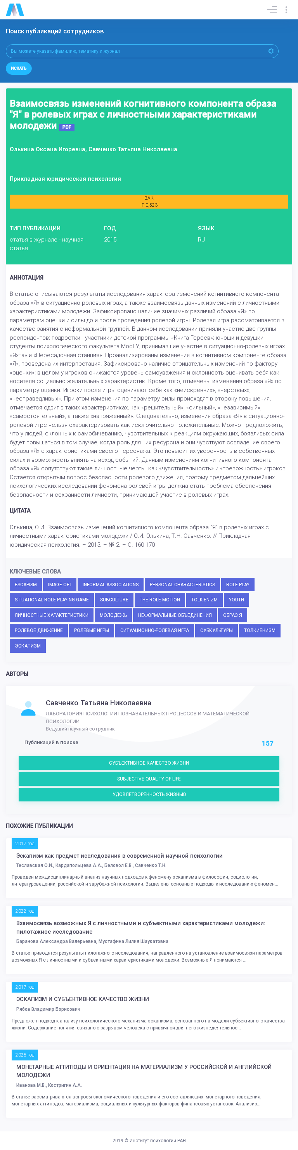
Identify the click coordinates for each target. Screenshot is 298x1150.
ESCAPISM (26, 584)
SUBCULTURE (114, 600)
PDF (66, 127)
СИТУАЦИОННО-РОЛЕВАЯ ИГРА (154, 630)
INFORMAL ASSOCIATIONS (111, 584)
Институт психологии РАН (158, 1140)
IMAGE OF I (59, 584)
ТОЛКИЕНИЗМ (259, 630)
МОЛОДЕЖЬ (113, 615)
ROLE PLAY (237, 584)
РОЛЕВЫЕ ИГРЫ (91, 630)
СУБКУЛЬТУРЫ (216, 630)
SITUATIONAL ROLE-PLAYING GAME (52, 600)
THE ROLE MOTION (160, 600)
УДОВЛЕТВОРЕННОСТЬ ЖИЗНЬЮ (149, 794)
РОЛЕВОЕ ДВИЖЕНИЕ (39, 630)
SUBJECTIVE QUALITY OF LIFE (149, 779)
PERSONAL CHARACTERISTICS (182, 584)
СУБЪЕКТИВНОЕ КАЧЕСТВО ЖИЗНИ (149, 763)
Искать (19, 68)
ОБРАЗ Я (232, 615)
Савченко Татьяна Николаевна (98, 703)
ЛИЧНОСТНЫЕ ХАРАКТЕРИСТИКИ (51, 615)
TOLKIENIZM (204, 600)
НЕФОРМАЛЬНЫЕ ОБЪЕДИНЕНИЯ (175, 615)
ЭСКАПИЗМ (28, 646)
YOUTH (236, 600)
